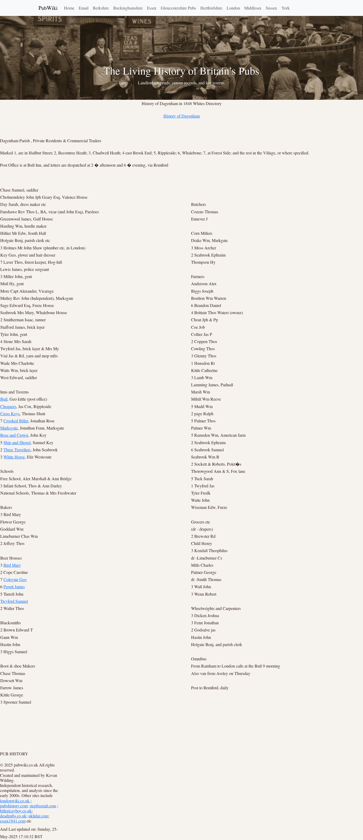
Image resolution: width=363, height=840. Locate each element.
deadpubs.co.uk (13, 816)
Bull (3, 399)
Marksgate (9, 428)
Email (83, 8)
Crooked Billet (15, 420)
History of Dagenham (181, 116)
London (233, 8)
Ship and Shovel (17, 442)
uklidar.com (38, 816)
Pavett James (14, 586)
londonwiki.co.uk (15, 800)
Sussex (271, 8)
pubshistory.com (13, 805)
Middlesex (252, 8)
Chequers (8, 406)
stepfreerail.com (42, 805)
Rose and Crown (14, 435)
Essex (152, 8)
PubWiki (48, 7)
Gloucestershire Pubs (178, 8)
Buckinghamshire (128, 8)
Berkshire (101, 8)
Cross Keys (10, 413)
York (285, 8)
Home (69, 8)
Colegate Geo (15, 579)
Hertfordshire (211, 8)
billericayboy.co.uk (16, 810)
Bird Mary (12, 565)
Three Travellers (17, 449)
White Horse (14, 457)
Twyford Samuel (14, 601)
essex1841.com (13, 821)
